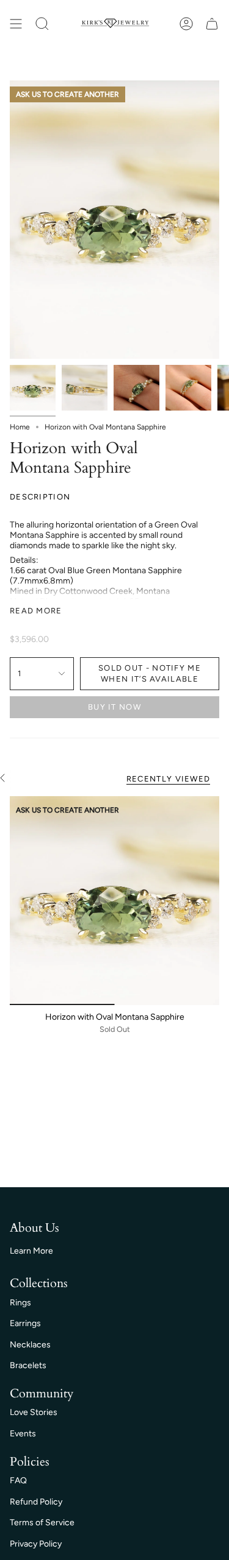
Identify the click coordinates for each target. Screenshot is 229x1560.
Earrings (25, 1323)
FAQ (18, 1480)
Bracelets (28, 1365)
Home (20, 427)
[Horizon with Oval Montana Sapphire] (114, 900)
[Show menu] (16, 23)
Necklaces (30, 1344)
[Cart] (212, 23)
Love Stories (33, 1412)
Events (23, 1433)
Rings (20, 1302)
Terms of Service (42, 1522)
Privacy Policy (36, 1544)
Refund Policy (36, 1502)
